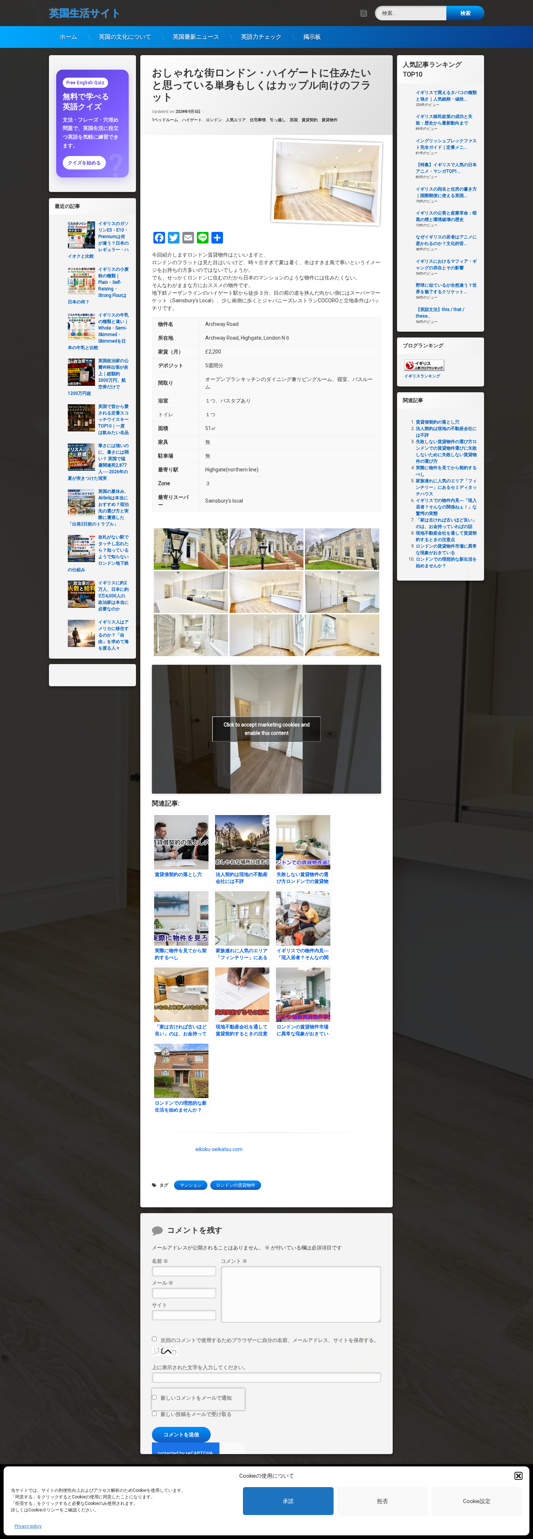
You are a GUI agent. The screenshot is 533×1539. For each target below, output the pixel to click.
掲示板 (312, 36)
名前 (160, 1261)
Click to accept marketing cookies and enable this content (267, 729)
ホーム (68, 36)
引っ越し (278, 120)
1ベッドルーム (165, 120)
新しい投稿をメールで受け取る (196, 1414)
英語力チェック (261, 36)
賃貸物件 (330, 120)
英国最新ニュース (196, 36)
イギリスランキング (422, 376)
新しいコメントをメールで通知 (196, 1398)
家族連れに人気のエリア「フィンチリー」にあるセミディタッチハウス (446, 487)
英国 (294, 120)
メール (162, 1283)
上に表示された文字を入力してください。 (200, 1367)
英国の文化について (125, 36)
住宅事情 (258, 120)
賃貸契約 (310, 120)
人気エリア (236, 120)
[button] (518, 1475)
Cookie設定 (477, 1501)
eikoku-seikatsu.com (219, 1149)
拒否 (382, 1501)
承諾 (288, 1501)
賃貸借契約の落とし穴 (437, 422)
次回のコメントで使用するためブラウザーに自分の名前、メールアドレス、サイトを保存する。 (270, 1340)
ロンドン (214, 120)
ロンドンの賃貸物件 (235, 1185)
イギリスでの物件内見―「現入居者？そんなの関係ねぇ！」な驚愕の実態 (446, 507)
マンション (191, 1185)
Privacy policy (28, 1526)
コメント (234, 1261)
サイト (159, 1305)
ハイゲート (192, 120)
